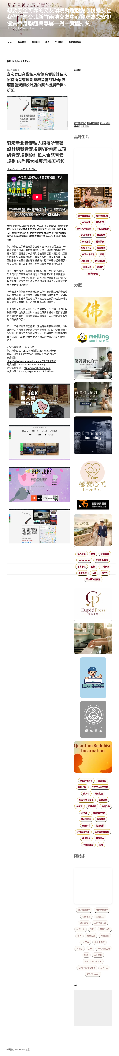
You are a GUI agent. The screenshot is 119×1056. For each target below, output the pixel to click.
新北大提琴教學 (102, 832)
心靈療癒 (105, 554)
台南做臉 (101, 248)
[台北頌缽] (93, 720)
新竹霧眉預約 (80, 123)
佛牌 (79, 936)
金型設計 (91, 936)
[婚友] (93, 476)
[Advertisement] (93, 1008)
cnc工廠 (85, 942)
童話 (93, 566)
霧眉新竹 (36, 42)
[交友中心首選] (93, 604)
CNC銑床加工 (102, 910)
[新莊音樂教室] (93, 639)
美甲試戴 (87, 267)
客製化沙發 (86, 248)
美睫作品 (106, 806)
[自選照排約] (93, 398)
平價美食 (100, 838)
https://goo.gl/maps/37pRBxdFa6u (36, 371)
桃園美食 (100, 241)
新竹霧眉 (22, 42)
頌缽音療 (103, 800)
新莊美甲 (92, 806)
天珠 (94, 573)
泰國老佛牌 (99, 942)
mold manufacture (93, 961)
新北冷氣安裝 (100, 923)
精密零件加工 (84, 910)
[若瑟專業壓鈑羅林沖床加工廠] (93, 505)
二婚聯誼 (105, 566)
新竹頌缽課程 (84, 216)
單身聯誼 (81, 566)
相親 (86, 955)
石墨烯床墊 (86, 235)
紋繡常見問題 (99, 813)
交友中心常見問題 (100, 787)
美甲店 (84, 813)
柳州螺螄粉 (88, 845)
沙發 (92, 929)
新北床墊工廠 (104, 949)
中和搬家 (86, 222)
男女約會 (99, 793)
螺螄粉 (100, 267)
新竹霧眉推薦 (93, 123)
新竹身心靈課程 (84, 229)
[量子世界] (93, 757)
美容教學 (101, 235)
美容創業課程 (88, 254)
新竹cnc (104, 968)
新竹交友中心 (93, 974)
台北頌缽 (85, 126)
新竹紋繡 (104, 123)
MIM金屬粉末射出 (87, 968)
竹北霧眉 (59, 42)
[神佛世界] (93, 313)
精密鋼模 (100, 825)
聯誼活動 (82, 787)
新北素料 (98, 955)
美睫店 (79, 806)
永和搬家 (86, 241)
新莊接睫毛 (86, 819)
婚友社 (105, 573)
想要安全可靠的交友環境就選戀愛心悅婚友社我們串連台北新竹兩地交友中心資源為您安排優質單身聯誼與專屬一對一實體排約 (59, 16)
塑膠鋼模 (86, 825)
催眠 (101, 845)
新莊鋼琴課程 (86, 781)
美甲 (90, 949)
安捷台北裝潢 (102, 560)
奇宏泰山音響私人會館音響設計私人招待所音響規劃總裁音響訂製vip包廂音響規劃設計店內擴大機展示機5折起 (37, 82)
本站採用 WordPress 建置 (18, 1049)
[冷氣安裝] (93, 678)
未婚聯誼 (83, 573)
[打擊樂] (93, 338)
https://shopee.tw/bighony (32, 364)
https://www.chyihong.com (37, 368)
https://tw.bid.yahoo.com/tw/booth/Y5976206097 (31, 361)
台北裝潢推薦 (83, 832)
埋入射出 (81, 554)
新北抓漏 (105, 936)
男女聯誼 (102, 781)
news (9, 42)
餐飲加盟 (100, 222)
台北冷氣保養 (102, 216)
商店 (93, 554)
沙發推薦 (101, 819)
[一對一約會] (93, 363)
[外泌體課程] (93, 198)
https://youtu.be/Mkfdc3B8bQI (22, 169)
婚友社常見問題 (93, 579)
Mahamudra (84, 560)
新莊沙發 (80, 929)
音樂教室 (86, 916)
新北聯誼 (86, 838)
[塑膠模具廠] (93, 435)
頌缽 (102, 254)
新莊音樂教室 (75, 42)
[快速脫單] (93, 530)
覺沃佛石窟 (100, 261)
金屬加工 (100, 916)
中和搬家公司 (103, 229)
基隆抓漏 (85, 261)
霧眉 (47, 42)
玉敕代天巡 (93, 273)
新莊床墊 (84, 923)
